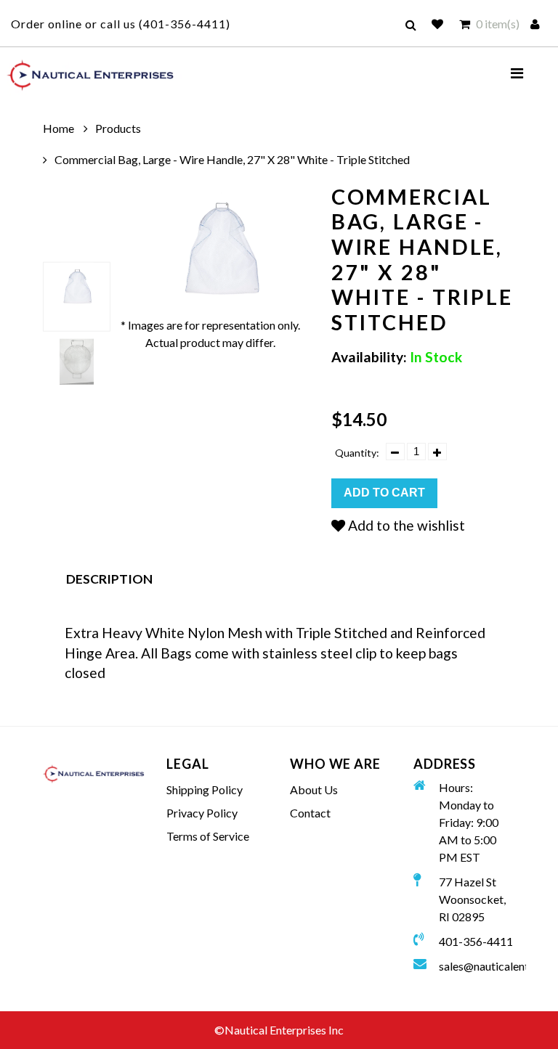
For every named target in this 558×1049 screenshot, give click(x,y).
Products (118, 128)
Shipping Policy (204, 789)
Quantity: (359, 452)
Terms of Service (207, 836)
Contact (310, 813)
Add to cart (384, 492)
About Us (314, 789)
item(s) (497, 23)
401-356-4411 (184, 23)
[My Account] (536, 24)
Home (58, 128)
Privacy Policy (202, 813)
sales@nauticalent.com (477, 966)
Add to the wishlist (405, 525)
